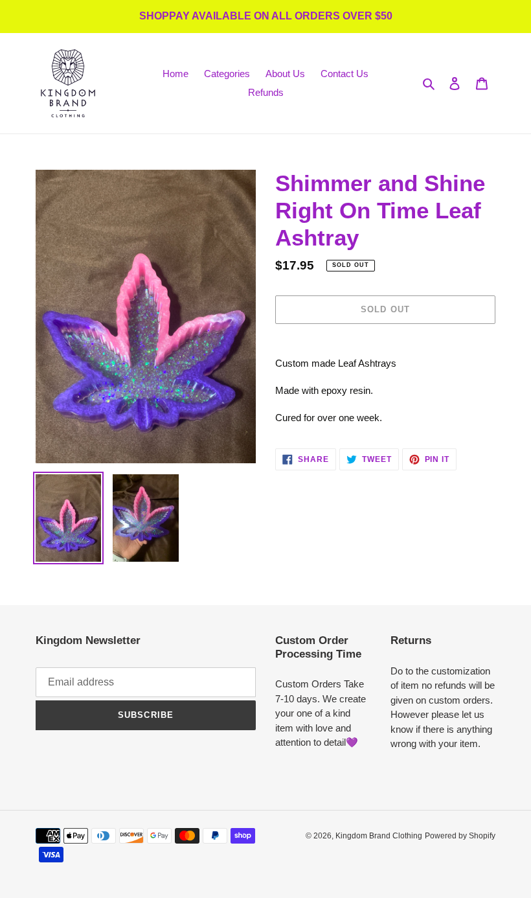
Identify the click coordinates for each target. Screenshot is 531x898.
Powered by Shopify (460, 835)
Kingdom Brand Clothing (378, 835)
